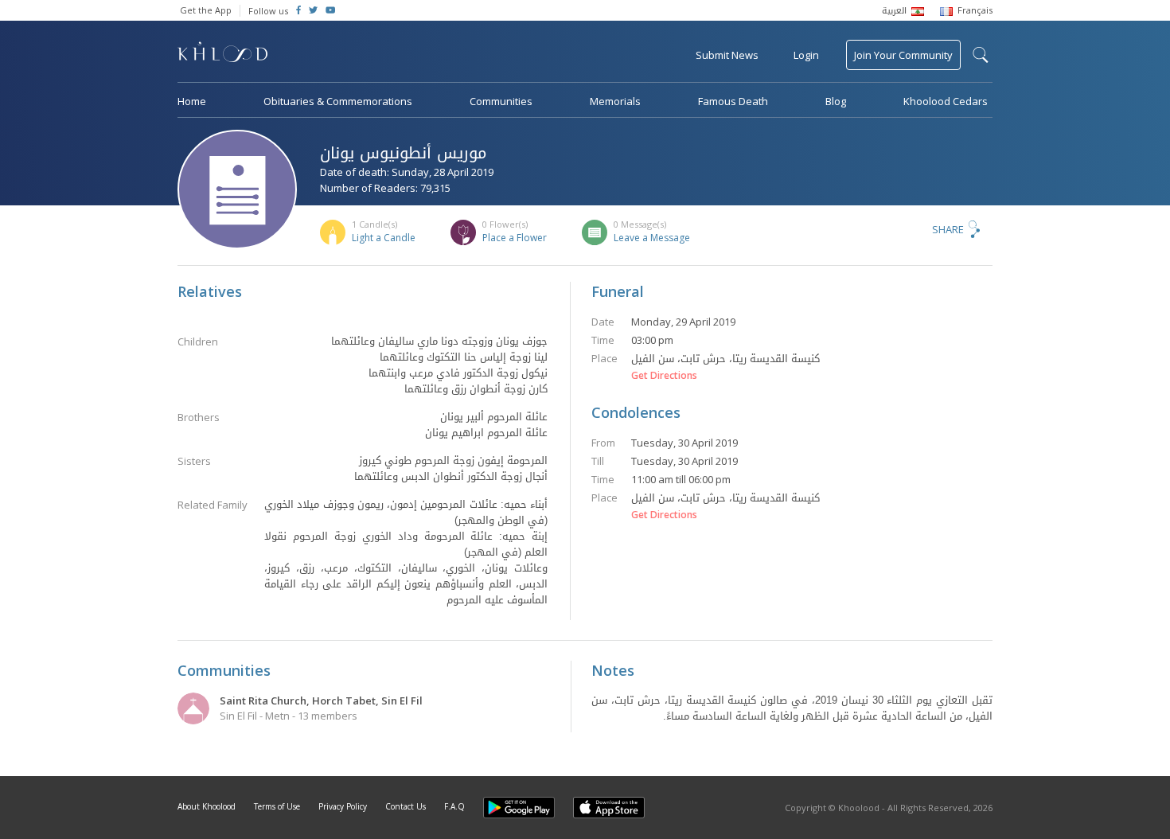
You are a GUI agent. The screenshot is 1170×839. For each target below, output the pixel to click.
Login (806, 55)
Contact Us (405, 806)
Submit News (727, 55)
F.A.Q (454, 806)
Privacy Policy (342, 806)
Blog (835, 101)
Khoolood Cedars (945, 101)
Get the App (206, 10)
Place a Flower (514, 237)
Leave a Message (652, 237)
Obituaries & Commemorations (337, 101)
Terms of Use (277, 806)
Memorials (615, 101)
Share (948, 229)
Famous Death (733, 101)
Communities (501, 101)
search (981, 55)
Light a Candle (383, 237)
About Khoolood (206, 806)
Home (191, 101)
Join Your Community (903, 55)
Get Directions (664, 375)
